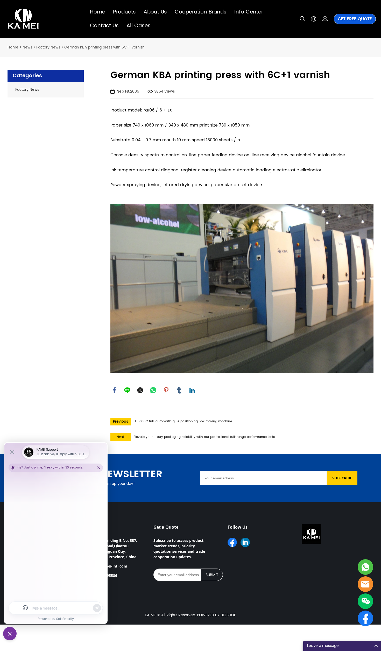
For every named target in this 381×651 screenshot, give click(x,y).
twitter (140, 390)
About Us (155, 12)
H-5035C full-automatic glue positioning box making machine (183, 421)
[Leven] (365, 567)
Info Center (248, 12)
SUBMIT (212, 575)
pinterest (166, 390)
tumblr (179, 390)
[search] (302, 19)
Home (97, 12)
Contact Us (104, 26)
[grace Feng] (365, 584)
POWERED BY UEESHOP (216, 615)
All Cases (138, 26)
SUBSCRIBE (342, 477)
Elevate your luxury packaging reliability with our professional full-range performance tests (204, 437)
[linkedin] (245, 542)
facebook (114, 390)
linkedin (192, 390)
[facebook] (232, 542)
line (127, 390)
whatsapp (153, 390)
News (27, 47)
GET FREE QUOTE (355, 19)
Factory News (48, 47)
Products (124, 12)
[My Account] (325, 19)
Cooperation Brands (201, 12)
